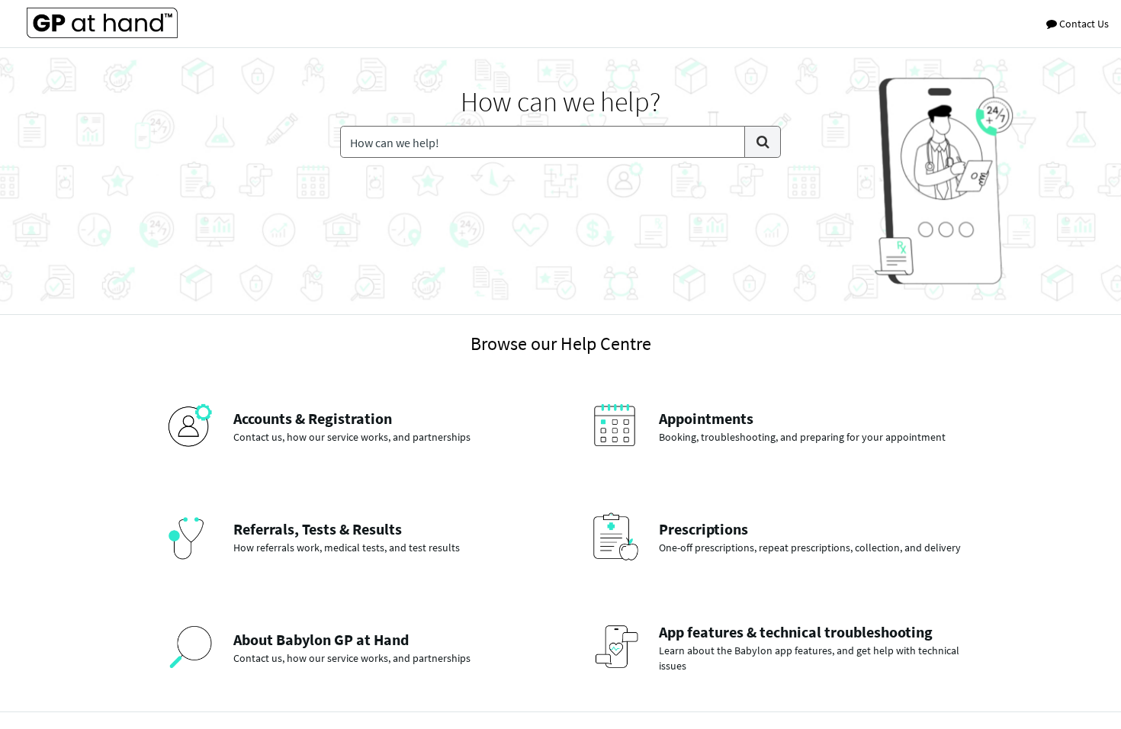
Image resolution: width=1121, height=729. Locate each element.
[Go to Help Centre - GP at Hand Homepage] (102, 23)
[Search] (762, 142)
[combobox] (542, 142)
